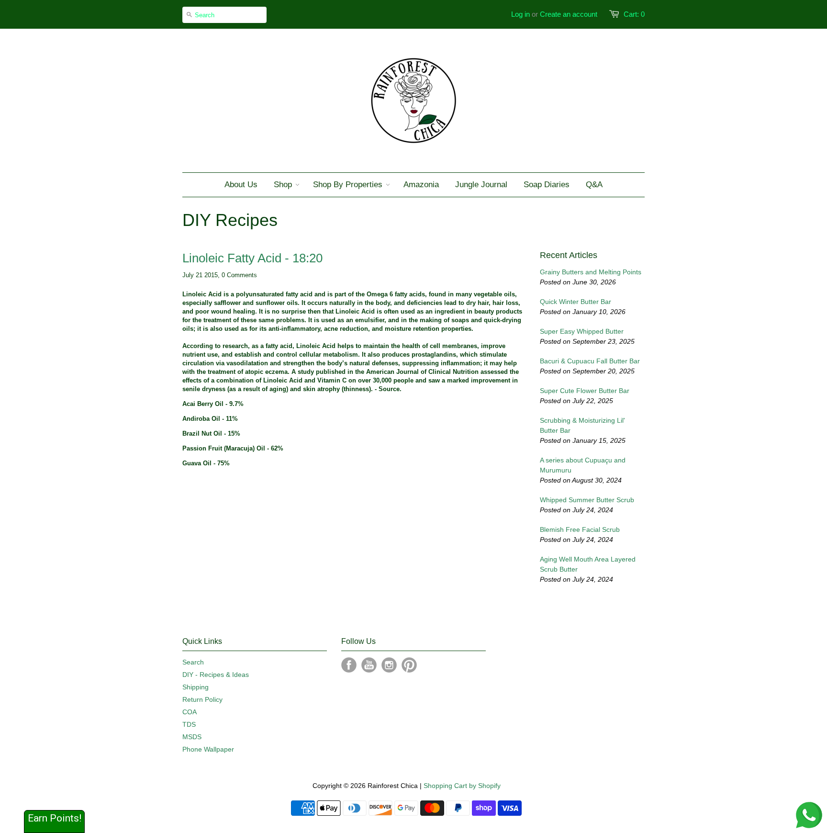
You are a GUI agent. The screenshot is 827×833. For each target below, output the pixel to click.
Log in (520, 14)
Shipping (195, 687)
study (306, 371)
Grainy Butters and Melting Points (590, 272)
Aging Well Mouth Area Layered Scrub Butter (588, 564)
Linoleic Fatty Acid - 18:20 (252, 258)
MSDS (191, 737)
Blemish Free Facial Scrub (580, 529)
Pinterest (409, 665)
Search (193, 662)
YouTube (369, 665)
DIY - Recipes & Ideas (215, 674)
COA (189, 712)
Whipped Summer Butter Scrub (587, 500)
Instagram (389, 665)
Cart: (634, 14)
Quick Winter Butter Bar (575, 301)
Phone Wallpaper (208, 749)
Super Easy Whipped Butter (582, 331)
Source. (390, 389)
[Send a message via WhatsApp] (809, 815)
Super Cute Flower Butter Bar (584, 390)
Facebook (349, 665)
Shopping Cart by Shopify (462, 785)
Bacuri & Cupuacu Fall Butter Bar (590, 361)
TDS (189, 724)
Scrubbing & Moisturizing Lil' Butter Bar (582, 425)
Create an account (568, 14)
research (235, 345)
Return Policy (202, 699)
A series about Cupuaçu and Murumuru (583, 465)
